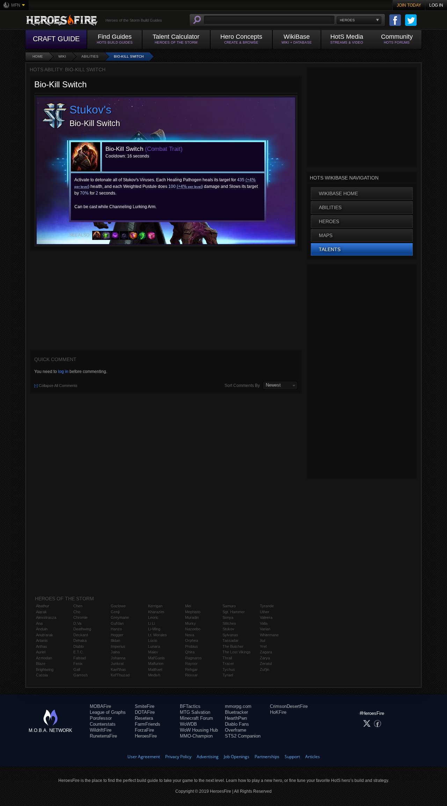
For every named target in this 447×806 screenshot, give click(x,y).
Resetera (144, 718)
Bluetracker (236, 712)
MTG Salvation (195, 712)
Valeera (266, 617)
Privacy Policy (178, 757)
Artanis (42, 640)
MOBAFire (100, 706)
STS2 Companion (243, 736)
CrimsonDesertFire (289, 706)
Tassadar (230, 640)
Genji (115, 612)
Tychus (228, 669)
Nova (189, 635)
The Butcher (232, 646)
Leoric (153, 617)
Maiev (153, 652)
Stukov (228, 629)
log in (63, 371)
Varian (265, 629)
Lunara (154, 646)
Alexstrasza (46, 617)
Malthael (155, 669)
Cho (76, 612)
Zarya (265, 658)
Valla (264, 623)
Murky (190, 623)
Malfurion (155, 663)
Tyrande (267, 606)
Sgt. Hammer (233, 612)
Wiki (62, 56)
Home (37, 56)
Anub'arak (44, 635)
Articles (312, 757)
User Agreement (143, 757)
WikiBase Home (338, 193)
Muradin (192, 617)
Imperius (118, 646)
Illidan (115, 640)
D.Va (77, 623)
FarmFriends (147, 724)
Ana (39, 623)
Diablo (78, 646)
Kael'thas (118, 669)
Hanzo (116, 629)
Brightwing (44, 669)
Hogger (117, 635)
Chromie (80, 617)
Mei (188, 606)
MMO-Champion (196, 736)
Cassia (42, 675)
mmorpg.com (238, 706)
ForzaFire (144, 730)
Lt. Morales (157, 635)
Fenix (78, 663)
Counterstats (103, 724)
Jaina (115, 652)
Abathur (42, 606)
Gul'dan (117, 623)
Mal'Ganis (156, 658)
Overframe (235, 730)
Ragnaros (193, 658)
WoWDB (188, 724)
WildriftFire (100, 730)
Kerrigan (155, 606)
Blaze (40, 663)
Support (292, 757)
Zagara (266, 652)
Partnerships (267, 757)
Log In (436, 5)
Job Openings (236, 757)
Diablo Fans (237, 724)
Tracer (228, 663)
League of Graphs (108, 712)
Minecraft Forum (196, 718)
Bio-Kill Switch (129, 56)
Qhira (190, 652)
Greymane (120, 617)
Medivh (154, 675)
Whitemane (269, 635)
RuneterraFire (103, 736)
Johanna (118, 658)
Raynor (191, 663)
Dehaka (80, 640)
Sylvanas (230, 635)
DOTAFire (145, 712)
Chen (77, 606)
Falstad (79, 658)
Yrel (263, 646)
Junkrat (117, 663)
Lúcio (152, 640)
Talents (329, 249)
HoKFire (278, 712)
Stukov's (90, 109)
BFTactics (190, 706)
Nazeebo (192, 629)
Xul (262, 640)
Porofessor (101, 718)
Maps (325, 235)
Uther (264, 612)
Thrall (227, 658)
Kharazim (156, 612)
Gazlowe (118, 606)
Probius (191, 646)
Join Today (409, 5)
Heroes (329, 221)
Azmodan (44, 658)
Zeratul (266, 663)
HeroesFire (146, 736)
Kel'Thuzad (120, 675)
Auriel (40, 652)
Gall (76, 669)
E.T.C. (78, 652)
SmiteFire (144, 706)
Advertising (208, 757)
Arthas (41, 646)
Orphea (191, 640)
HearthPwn (236, 718)
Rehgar (191, 669)
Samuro (229, 606)
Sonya (227, 617)
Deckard (80, 635)
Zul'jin (264, 669)
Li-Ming (154, 629)
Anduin (41, 629)
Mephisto (192, 612)
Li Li (151, 623)
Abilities (89, 56)
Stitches (229, 623)
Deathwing (82, 629)
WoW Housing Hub (199, 730)
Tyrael (227, 675)
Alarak (41, 612)
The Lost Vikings (236, 652)
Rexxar (191, 675)
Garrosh (80, 675)
